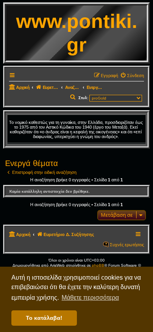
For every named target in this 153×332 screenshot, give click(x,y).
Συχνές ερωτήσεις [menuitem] (127, 244)
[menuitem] (132, 75)
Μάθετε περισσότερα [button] (90, 297)
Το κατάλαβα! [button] (44, 318)
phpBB (98, 265)
